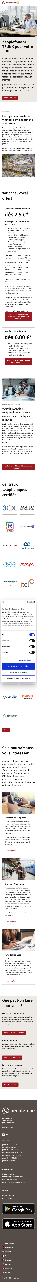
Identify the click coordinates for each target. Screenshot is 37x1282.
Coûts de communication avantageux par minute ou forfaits (18, 316)
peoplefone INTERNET (9, 1158)
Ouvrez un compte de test (14, 1033)
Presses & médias (8, 1195)
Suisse (7, 1273)
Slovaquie (8, 1268)
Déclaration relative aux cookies (13, 1182)
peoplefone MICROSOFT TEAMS (12, 1152)
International (9, 1243)
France (7, 1256)
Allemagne (9, 1247)
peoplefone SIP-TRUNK (10, 1145)
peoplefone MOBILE (9, 1161)
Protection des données (10, 1179)
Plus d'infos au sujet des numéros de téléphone (18, 362)
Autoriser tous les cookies (18, 666)
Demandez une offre (12, 1057)
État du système (7, 1198)
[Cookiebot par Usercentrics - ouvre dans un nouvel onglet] (26, 602)
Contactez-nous (10, 98)
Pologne (8, 1264)
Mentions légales (8, 1174)
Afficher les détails (25, 660)
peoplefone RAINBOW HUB (11, 1155)
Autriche (8, 1252)
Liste (6, 730)
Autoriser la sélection (18, 672)
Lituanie (8, 1260)
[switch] (32, 640)
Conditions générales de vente (12, 1177)
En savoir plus (10, 850)
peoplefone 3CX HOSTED (10, 1150)
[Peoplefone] (10, 4)
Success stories (10, 1084)
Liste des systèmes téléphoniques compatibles (18, 467)
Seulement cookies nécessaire (18, 678)
